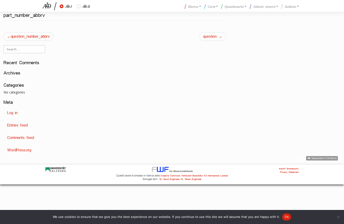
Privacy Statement (289, 172)
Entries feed (17, 125)
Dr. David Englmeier (169, 179)
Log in (12, 113)
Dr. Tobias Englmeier (191, 179)
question (210, 36)
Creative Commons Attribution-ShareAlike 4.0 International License (194, 175)
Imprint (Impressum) (289, 168)
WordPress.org (19, 150)
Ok (287, 217)
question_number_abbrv (30, 36)
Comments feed (20, 138)
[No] (338, 217)
